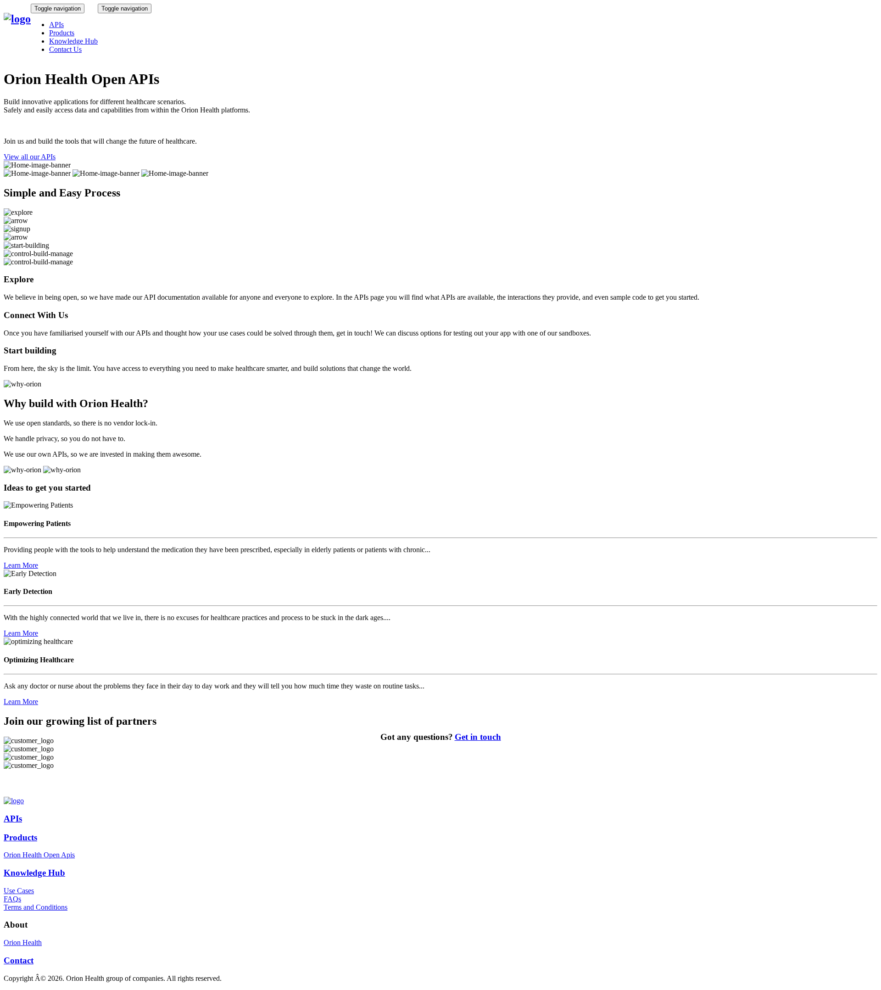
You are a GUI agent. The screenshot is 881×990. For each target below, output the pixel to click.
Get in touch (478, 737)
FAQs (12, 899)
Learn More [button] (21, 565)
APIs (56, 24)
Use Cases (19, 891)
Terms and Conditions (35, 907)
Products (61, 33)
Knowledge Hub (73, 41)
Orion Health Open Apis (39, 855)
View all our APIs (30, 157)
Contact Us (65, 49)
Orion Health (23, 942)
